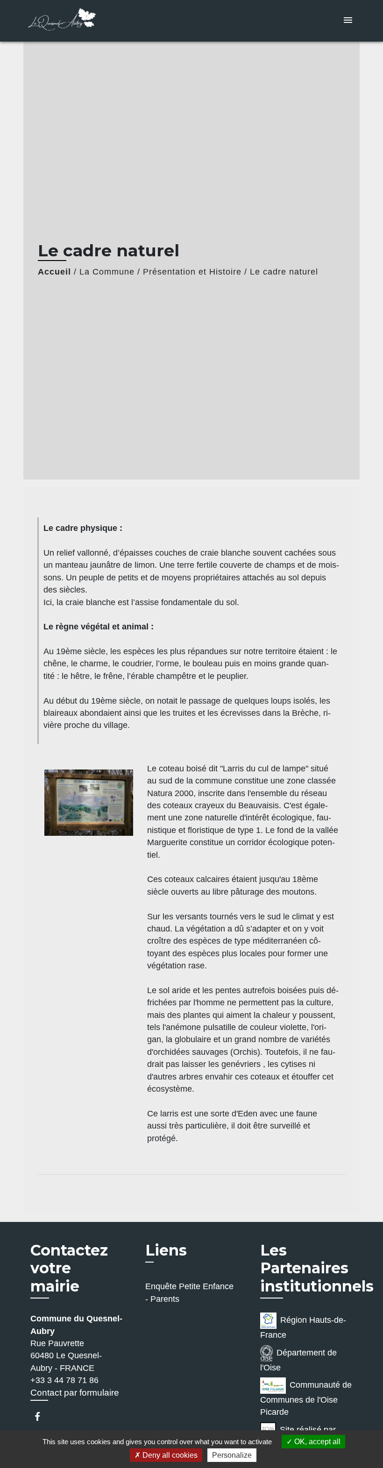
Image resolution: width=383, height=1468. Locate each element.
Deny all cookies (169, 1455)
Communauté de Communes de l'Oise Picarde (306, 1398)
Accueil (54, 271)
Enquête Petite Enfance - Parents (189, 1292)
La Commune (107, 271)
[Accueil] (81, 20)
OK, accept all (316, 1442)
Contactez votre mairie (69, 1268)
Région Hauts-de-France (303, 1327)
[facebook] (41, 1416)
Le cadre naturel (284, 271)
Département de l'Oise (298, 1360)
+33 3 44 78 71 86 (64, 1380)
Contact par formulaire (74, 1392)
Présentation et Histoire (192, 271)
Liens (166, 1250)
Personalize (232, 1455)
